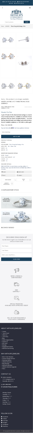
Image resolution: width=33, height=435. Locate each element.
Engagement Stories (7, 346)
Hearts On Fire (6, 112)
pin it (4, 175)
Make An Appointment (6, 184)
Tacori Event (5, 333)
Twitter (5, 418)
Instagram (5, 424)
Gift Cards (4, 343)
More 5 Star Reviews (7, 357)
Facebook (5, 416)
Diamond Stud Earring (8, 348)
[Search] (2, 7)
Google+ (5, 422)
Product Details (6, 140)
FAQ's (3, 368)
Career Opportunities (7, 340)
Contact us (5, 341)
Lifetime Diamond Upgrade (9, 367)
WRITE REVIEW (8, 179)
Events (4, 331)
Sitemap (4, 345)
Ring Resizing (5, 363)
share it (20, 175)
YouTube (5, 420)
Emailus (23, 180)
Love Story (5, 336)
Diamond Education (7, 365)
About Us (4, 335)
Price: (3, 125)
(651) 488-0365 (7, 384)
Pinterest (5, 426)
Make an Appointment (23, 1)
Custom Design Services (8, 358)
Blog (3, 338)
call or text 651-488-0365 (10, 1)
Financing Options (6, 360)
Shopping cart (19, 3)
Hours (11, 3)
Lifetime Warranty (7, 362)
